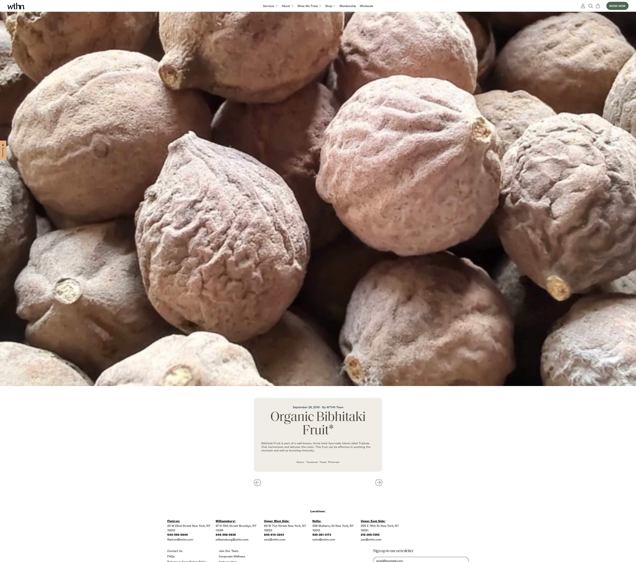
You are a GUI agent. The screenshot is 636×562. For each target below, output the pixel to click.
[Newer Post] (378, 482)
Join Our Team (228, 551)
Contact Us (175, 551)
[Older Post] (257, 482)
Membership (348, 6)
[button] (590, 6)
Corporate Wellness (232, 556)
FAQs (171, 556)
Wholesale (366, 6)
